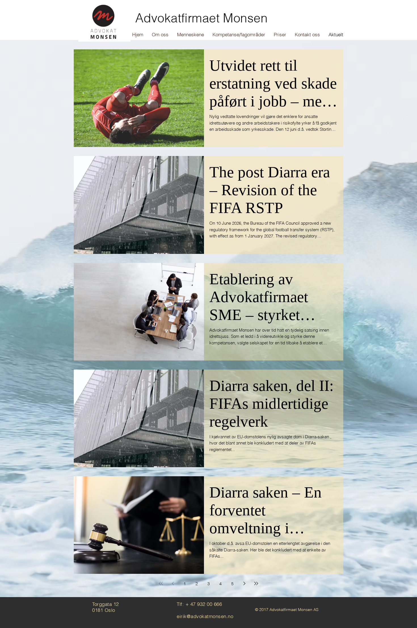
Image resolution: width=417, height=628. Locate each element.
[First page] (161, 583)
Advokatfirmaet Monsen (201, 18)
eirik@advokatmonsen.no (205, 616)
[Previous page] (173, 583)
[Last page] (256, 583)
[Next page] (244, 583)
